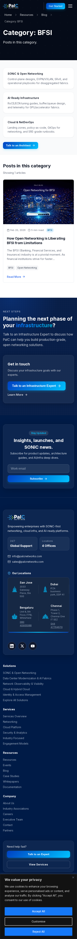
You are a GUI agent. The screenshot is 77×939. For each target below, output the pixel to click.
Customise (38, 921)
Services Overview (15, 716)
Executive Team (13, 819)
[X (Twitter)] (22, 646)
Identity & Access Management (22, 694)
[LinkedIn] (12, 646)
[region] (38, 906)
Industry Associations (16, 808)
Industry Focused (13, 738)
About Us (8, 803)
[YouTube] (33, 646)
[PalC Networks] (11, 6)
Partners (8, 830)
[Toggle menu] (70, 6)
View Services (38, 864)
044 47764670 (57, 625)
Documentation (12, 787)
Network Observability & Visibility (23, 683)
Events (7, 765)
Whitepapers (11, 781)
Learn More (15, 394)
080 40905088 (26, 624)
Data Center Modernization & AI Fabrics (27, 678)
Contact (8, 825)
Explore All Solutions (15, 700)
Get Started (55, 6)
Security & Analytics (15, 732)
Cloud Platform (12, 727)
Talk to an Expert (38, 854)
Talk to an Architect (18, 145)
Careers (8, 814)
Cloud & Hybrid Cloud (16, 689)
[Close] (73, 877)
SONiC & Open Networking (19, 672)
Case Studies (11, 776)
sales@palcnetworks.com (28, 561)
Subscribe (36, 478)
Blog (44, 14)
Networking (10, 721)
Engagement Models (15, 743)
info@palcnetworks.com (27, 556)
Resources (26, 14)
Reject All (39, 931)
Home (8, 14)
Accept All (38, 911)
